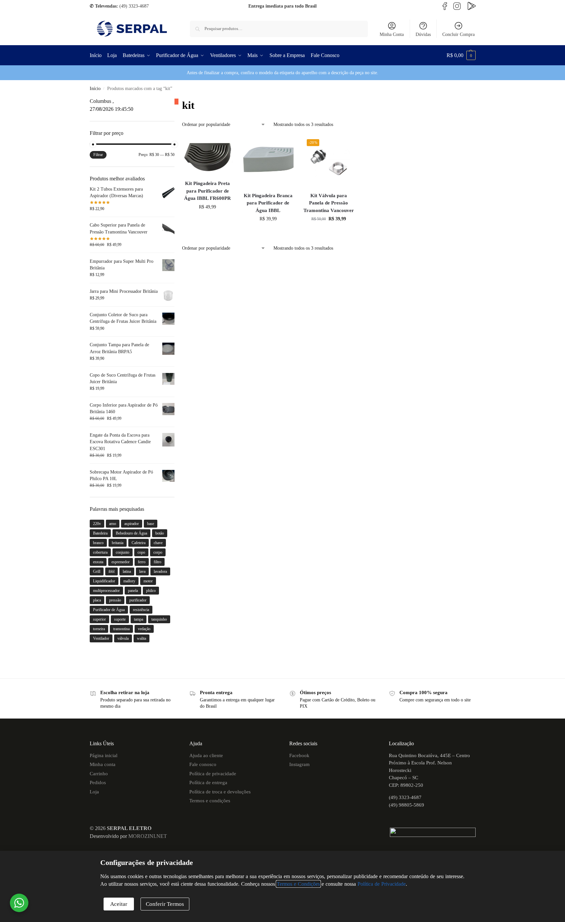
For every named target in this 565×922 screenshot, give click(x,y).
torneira (99, 629)
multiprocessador (106, 590)
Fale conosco (202, 764)
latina (127, 571)
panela (133, 590)
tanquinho (159, 619)
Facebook (299, 755)
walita (141, 638)
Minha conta (102, 764)
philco (151, 590)
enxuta (98, 562)
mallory (129, 581)
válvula (123, 638)
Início (95, 88)
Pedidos (98, 782)
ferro (141, 562)
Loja (94, 791)
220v (97, 523)
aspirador (131, 523)
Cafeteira (138, 542)
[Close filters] (176, 102)
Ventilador (101, 638)
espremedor (120, 562)
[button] (461, 55)
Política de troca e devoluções (220, 791)
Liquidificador (104, 581)
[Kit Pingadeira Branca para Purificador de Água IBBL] (268, 161)
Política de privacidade (212, 773)
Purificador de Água (109, 609)
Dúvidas (423, 34)
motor (148, 581)
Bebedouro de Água (131, 533)
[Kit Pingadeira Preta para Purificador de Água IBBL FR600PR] (207, 155)
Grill (96, 571)
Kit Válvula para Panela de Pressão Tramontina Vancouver (328, 203)
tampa (138, 619)
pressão (115, 600)
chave (158, 542)
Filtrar (98, 154)
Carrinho (99, 773)
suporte (120, 619)
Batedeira (100, 533)
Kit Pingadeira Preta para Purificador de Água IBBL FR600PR (207, 191)
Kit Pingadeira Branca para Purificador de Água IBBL (268, 203)
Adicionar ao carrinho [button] (207, 220)
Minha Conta (392, 34)
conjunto (122, 552)
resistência (141, 609)
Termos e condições (209, 800)
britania (117, 542)
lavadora (160, 571)
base (150, 523)
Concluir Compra (458, 34)
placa (97, 600)
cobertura (100, 552)
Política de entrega (208, 782)
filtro (157, 562)
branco (98, 542)
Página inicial (103, 755)
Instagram (299, 764)
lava (142, 571)
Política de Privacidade (382, 884)
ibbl (111, 571)
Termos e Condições (298, 884)
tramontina (121, 629)
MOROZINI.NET (147, 836)
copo (141, 552)
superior (99, 619)
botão (159, 533)
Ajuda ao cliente (206, 755)
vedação (144, 629)
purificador (137, 600)
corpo (157, 552)
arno (112, 523)
